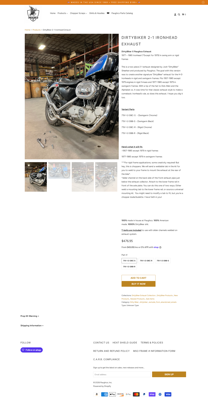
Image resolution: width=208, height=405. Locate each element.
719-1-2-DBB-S (163, 261)
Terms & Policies (152, 342)
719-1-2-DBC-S (129, 261)
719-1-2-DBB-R (129, 267)
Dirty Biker (134, 302)
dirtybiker (144, 302)
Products (37, 30)
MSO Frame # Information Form (154, 351)
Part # (124, 255)
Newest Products (137, 299)
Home (27, 30)
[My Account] (175, 14)
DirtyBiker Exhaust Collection (144, 295)
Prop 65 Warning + (30, 316)
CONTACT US (101, 342)
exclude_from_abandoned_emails (162, 302)
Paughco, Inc (106, 382)
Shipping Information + (32, 325)
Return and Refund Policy (111, 351)
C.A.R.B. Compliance (106, 359)
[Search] (179, 14)
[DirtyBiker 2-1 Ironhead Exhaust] (72, 96)
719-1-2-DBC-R (146, 261)
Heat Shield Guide (125, 342)
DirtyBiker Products (165, 295)
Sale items (150, 299)
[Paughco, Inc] (33, 14)
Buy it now (139, 283)
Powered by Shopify (102, 386)
